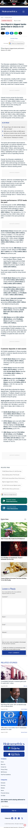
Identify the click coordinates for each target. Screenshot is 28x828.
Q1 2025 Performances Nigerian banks (11, 485)
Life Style (3, 795)
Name (4, 617)
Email (4, 624)
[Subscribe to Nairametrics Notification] (25, 825)
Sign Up (14, 810)
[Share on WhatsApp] (16, 33)
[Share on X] (3, 33)
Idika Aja (25, 686)
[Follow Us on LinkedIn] (15, 818)
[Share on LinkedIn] (12, 33)
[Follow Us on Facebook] (12, 818)
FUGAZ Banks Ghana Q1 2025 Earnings (11, 471)
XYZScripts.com (21, 827)
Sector (2, 790)
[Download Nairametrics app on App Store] (14, 754)
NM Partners (4, 772)
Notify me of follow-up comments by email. (14, 648)
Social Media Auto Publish (8, 827)
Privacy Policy (4, 769)
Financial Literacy (5, 793)
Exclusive (3, 783)
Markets (3, 788)
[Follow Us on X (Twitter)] (22, 818)
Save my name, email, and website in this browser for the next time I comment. (14, 642)
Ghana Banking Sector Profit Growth (10, 474)
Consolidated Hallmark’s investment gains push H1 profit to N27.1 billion (13, 682)
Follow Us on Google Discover (17, 43)
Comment (5, 597)
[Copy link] (20, 33)
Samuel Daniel (24, 732)
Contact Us (3, 767)
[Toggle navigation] (23, 11)
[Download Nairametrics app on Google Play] (14, 748)
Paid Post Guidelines (6, 774)
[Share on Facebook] (7, 33)
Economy (3, 785)
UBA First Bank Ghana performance (10, 489)
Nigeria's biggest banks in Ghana (10, 481)
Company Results (8, 17)
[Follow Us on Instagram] (19, 818)
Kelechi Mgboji (24, 709)
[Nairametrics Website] (9, 11)
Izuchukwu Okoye (14, 38)
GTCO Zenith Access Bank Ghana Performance (13, 478)
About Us (3, 764)
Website (4, 632)
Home (2, 17)
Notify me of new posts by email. (11, 649)
